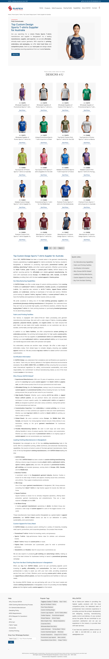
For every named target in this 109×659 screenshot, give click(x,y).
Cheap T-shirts (62, 640)
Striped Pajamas (45, 618)
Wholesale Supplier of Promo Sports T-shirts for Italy (22, 139)
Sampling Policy (14, 610)
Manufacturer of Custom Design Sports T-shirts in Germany (65, 236)
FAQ (10, 619)
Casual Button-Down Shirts (48, 640)
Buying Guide (68, 8)
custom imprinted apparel (48, 632)
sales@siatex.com (96, 1)
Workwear (60, 632)
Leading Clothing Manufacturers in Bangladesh (88, 274)
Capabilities (76, 8)
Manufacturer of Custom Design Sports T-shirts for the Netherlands (87, 236)
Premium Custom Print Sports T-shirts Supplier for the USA (22, 236)
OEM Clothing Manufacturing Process (21, 604)
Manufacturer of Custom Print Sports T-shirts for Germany (44, 236)
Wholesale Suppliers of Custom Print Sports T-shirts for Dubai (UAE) (65, 107)
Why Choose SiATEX (15, 601)
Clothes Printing (14, 631)
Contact (94, 8)
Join (11, 642)
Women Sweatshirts (59, 621)
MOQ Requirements (15, 613)
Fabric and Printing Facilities (82, 265)
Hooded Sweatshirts (46, 634)
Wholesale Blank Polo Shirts (49, 626)
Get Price (15, 54)
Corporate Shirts (45, 623)
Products (47, 8)
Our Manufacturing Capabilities (83, 262)
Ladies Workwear (46, 629)
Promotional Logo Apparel (48, 637)
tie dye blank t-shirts (58, 629)
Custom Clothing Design (48, 610)
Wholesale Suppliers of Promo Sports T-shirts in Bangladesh (44, 107)
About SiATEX (86, 8)
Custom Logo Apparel (47, 612)
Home (41, 8)
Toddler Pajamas (45, 615)
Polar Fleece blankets (47, 607)
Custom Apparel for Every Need (84, 277)
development (97, 611)
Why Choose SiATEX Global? (83, 271)
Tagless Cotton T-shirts (49, 602)
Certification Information (81, 268)
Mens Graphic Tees (46, 621)
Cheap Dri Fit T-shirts (60, 634)
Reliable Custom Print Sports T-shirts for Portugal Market (87, 171)
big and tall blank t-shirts (48, 604)
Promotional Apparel (58, 615)
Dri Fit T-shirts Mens (61, 612)
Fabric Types (13, 625)
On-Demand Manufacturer (17, 607)
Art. (22, 103)
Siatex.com (80, 601)
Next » (61, 248)
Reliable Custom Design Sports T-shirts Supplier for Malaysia (22, 204)
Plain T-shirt (63, 601)
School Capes (56, 618)
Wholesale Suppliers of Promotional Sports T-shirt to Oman (22, 107)
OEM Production (57, 8)
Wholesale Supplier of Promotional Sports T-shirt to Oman (86, 107)
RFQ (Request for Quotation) (18, 616)
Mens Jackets (61, 637)
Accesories (12, 628)
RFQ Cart (12, 622)
